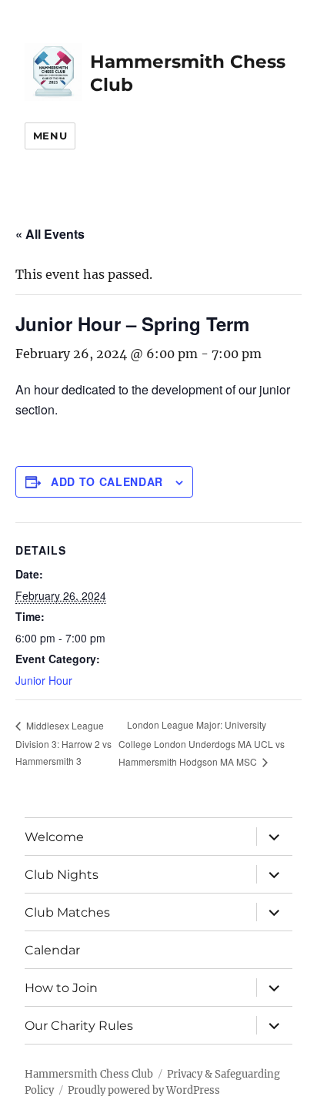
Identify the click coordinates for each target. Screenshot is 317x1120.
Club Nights (61, 874)
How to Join (61, 988)
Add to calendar (107, 481)
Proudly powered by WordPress (144, 1090)
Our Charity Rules (79, 1025)
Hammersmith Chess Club (89, 1074)
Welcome (54, 837)
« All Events (50, 234)
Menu (50, 135)
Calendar (52, 950)
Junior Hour (43, 680)
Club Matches (67, 912)
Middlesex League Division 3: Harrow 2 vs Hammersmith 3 (63, 743)
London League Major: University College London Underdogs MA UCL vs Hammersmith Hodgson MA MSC (201, 743)
